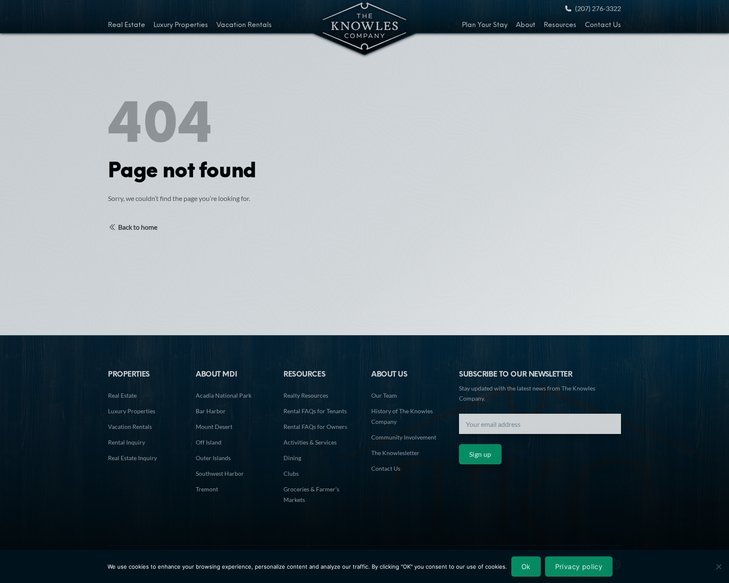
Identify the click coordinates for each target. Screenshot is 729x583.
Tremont (207, 489)
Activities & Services (310, 442)
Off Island (208, 442)
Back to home (137, 227)
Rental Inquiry (126, 442)
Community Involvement (403, 437)
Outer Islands (213, 457)
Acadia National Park (223, 395)
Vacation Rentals (244, 25)
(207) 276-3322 (598, 8)
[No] (718, 566)
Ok (526, 566)
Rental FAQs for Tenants (315, 411)
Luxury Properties (181, 25)
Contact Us (603, 25)
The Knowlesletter (395, 452)
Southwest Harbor (220, 473)
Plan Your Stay (485, 25)
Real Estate (126, 25)
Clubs (291, 473)
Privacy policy (579, 566)
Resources (560, 25)
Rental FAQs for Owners (315, 426)
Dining (292, 457)
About (525, 25)
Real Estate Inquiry (132, 457)
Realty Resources (306, 395)
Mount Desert (214, 426)
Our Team (384, 395)
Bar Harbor (211, 411)
